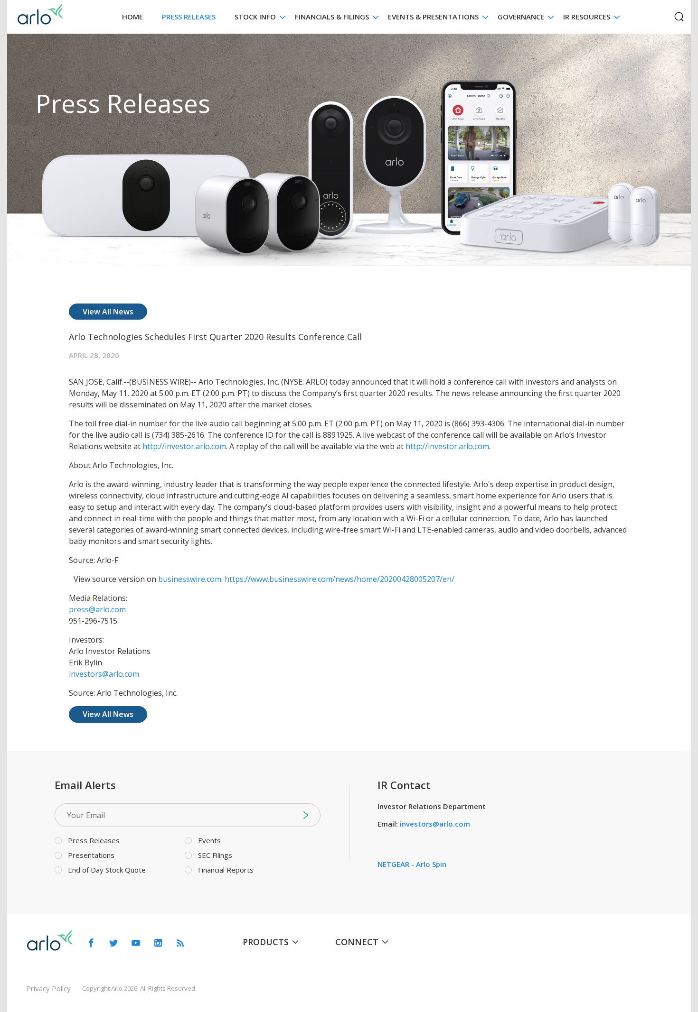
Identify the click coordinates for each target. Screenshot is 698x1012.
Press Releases (189, 16)
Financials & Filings (332, 16)
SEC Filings (215, 855)
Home (132, 16)
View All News (108, 311)
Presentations (91, 855)
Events (209, 840)
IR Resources (586, 16)
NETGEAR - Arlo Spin (411, 864)
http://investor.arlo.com (184, 446)
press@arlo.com (97, 609)
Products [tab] (266, 942)
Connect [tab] (356, 942)
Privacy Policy (48, 988)
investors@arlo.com (104, 674)
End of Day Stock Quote (107, 869)
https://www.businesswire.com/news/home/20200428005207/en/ (339, 579)
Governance (521, 16)
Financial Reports (226, 869)
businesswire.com (189, 579)
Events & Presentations (433, 16)
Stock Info (255, 16)
